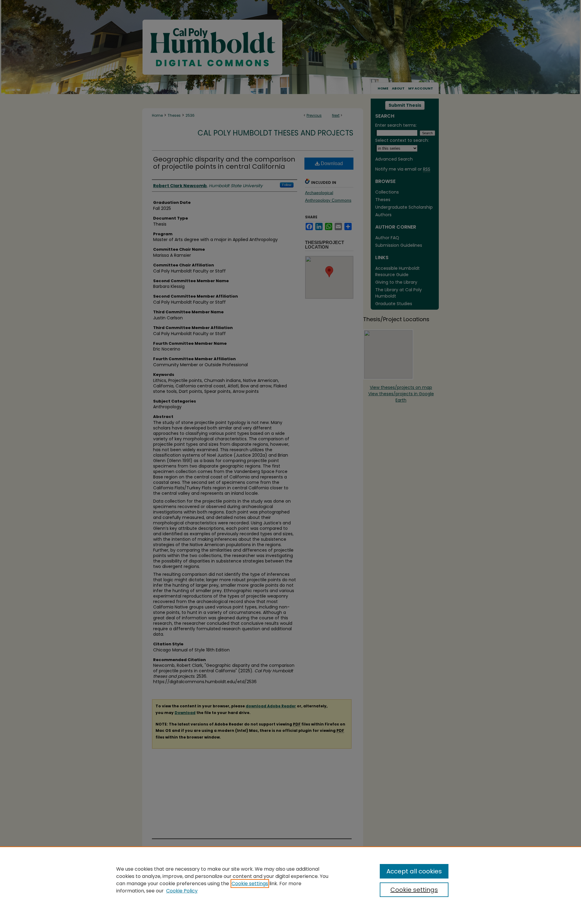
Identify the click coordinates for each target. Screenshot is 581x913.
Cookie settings (249, 883)
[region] (290, 879)
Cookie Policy (182, 890)
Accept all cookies (414, 871)
